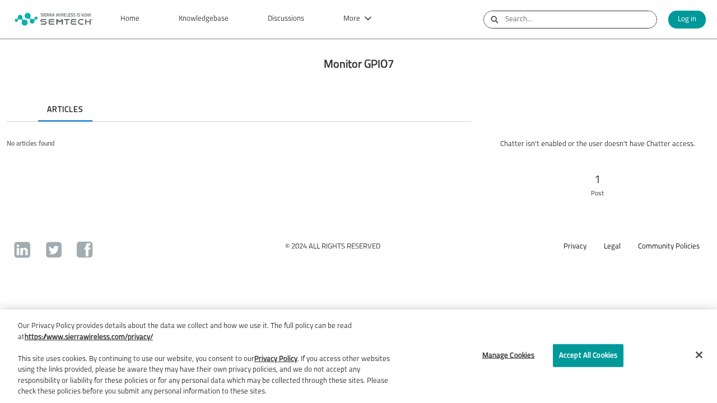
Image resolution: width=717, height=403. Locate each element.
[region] (358, 356)
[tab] (16, 100)
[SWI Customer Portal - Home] (53, 19)
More (351, 18)
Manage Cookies (508, 355)
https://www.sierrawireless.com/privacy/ (89, 337)
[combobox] (581, 19)
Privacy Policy (275, 359)
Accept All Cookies (588, 355)
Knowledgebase (204, 18)
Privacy (575, 246)
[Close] (699, 355)
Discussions (286, 18)
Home (129, 18)
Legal (612, 246)
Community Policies (669, 246)
